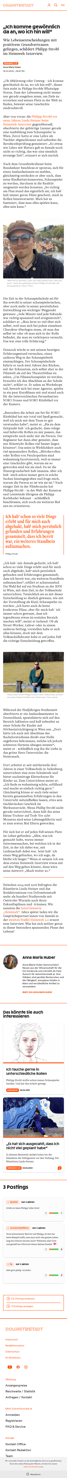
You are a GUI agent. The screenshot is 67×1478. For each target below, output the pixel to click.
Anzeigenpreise (16, 1385)
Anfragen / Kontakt (18, 1397)
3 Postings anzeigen (22, 1306)
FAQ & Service (15, 1426)
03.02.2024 (28, 1168)
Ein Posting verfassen (23, 1298)
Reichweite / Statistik (20, 1391)
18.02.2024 (8, 71)
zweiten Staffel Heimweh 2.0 (29, 920)
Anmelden (12, 1415)
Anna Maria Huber (12, 67)
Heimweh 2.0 (10, 63)
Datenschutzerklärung (32, 1466)
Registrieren (13, 1421)
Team (9, 1456)
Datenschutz (12, 1351)
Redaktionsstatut (14, 1345)
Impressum (11, 1339)
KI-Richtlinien (13, 1357)
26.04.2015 (25, 1090)
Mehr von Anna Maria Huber (37, 992)
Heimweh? (12, 1090)
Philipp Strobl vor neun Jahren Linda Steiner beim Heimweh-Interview (30, 120)
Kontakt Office (15, 1444)
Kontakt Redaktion (18, 1450)
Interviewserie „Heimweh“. (22, 910)
